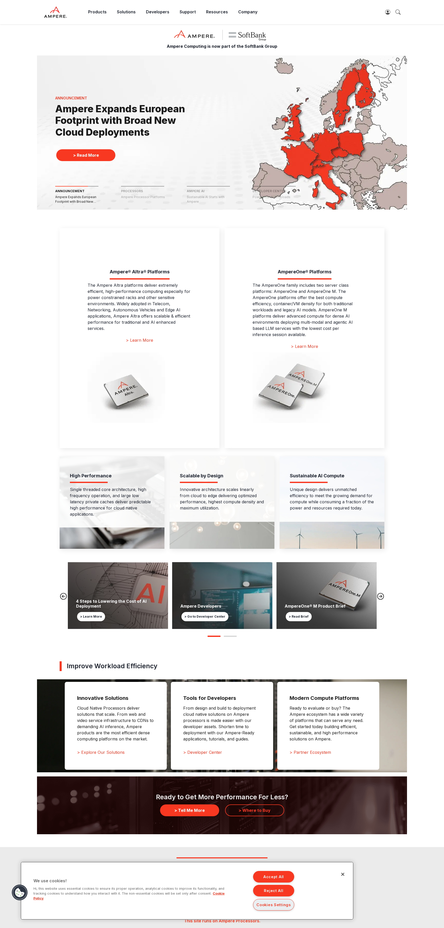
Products (97, 11)
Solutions (126, 11)
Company (247, 11)
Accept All (273, 877)
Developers (157, 11)
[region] (187, 891)
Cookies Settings (273, 905)
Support (188, 11)
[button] (20, 892)
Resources (217, 11)
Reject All (273, 890)
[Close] (342, 874)
